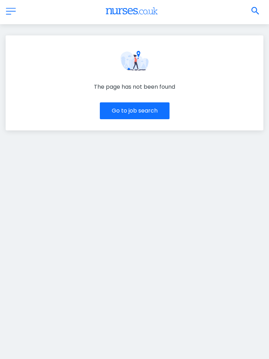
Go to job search (135, 111)
